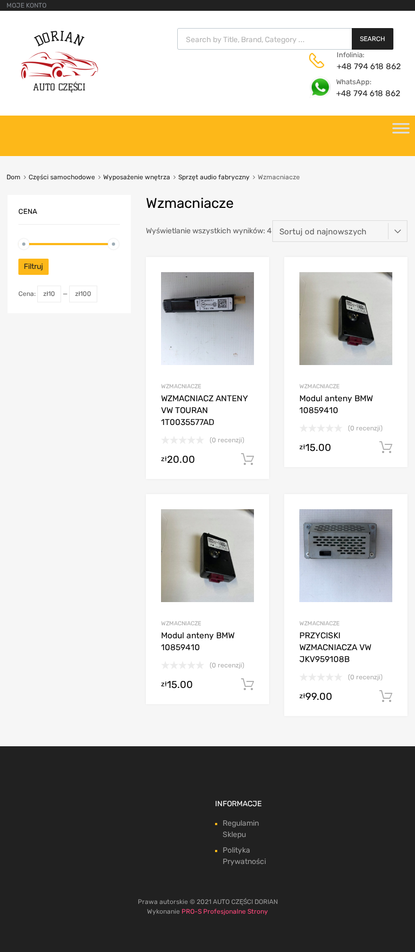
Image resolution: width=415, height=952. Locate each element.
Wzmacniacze (181, 386)
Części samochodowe (62, 177)
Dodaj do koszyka (247, 460)
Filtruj (33, 266)
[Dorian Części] (59, 89)
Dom (13, 177)
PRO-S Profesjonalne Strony (225, 911)
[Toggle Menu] (401, 131)
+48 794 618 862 (363, 66)
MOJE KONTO (26, 5)
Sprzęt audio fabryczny (214, 177)
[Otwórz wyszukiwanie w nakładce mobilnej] (285, 39)
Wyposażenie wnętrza (136, 177)
